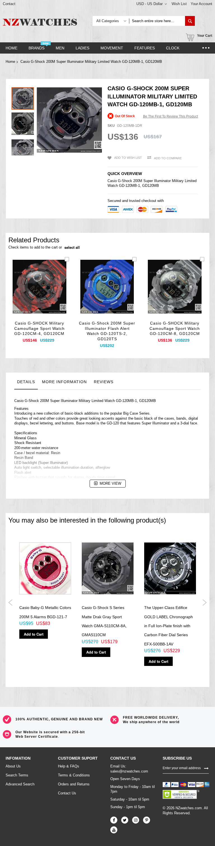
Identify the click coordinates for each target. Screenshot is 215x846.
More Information (64, 382)
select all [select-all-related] (72, 247)
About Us (13, 766)
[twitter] (124, 820)
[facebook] (113, 820)
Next (204, 602)
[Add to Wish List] (39, 293)
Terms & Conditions (74, 775)
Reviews (103, 382)
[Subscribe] (206, 767)
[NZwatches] (40, 22)
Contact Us (67, 793)
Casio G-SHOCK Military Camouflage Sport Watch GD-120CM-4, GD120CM (39, 328)
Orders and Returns (74, 784)
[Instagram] (135, 820)
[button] (24, 122)
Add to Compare (168, 158)
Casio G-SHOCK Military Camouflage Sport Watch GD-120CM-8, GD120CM (174, 328)
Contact (9, 4)
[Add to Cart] (26, 293)
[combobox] (157, 21)
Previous (10, 602)
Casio (112, 181)
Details (26, 382)
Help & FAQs (68, 766)
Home (10, 61)
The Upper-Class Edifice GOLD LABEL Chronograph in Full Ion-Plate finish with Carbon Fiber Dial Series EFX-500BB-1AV (168, 625)
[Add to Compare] (52, 293)
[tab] (26, 383)
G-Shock (125, 181)
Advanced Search (20, 784)
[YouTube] (113, 829)
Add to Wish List (128, 157)
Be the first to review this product (170, 116)
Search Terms (17, 775)
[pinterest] (146, 820)
